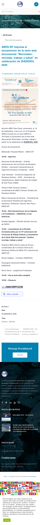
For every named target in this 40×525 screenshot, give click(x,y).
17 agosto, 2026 (18, 418)
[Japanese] (5, 494)
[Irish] (38, 491)
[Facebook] (2, 402)
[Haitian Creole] (2, 491)
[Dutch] (34, 485)
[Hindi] (16, 491)
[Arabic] (13, 483)
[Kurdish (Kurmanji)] (27, 494)
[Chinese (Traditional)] (16, 485)
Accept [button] (6, 520)
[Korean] (23, 494)
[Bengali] (31, 483)
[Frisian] (20, 488)
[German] (31, 488)
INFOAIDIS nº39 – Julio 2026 (23, 415)
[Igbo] (31, 491)
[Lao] (34, 494)
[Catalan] (2, 485)
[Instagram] (19, 402)
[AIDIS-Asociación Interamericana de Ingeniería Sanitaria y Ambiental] (20, 4)
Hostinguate (32, 476)
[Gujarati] (38, 488)
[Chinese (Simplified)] (13, 485)
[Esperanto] (2, 488)
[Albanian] (5, 483)
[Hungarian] (23, 491)
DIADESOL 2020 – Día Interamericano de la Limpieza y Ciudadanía (29, 331)
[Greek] (34, 488)
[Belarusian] (27, 483)
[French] (16, 488)
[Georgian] (27, 488)
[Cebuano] (5, 485)
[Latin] (38, 494)
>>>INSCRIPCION (12, 287)
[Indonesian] (34, 491)
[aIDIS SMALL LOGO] (5, 374)
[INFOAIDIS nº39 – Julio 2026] (6, 417)
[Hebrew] (13, 491)
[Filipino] (9, 488)
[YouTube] (15, 402)
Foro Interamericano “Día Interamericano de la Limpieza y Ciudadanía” (13, 331)
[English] (38, 485)
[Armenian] (16, 483)
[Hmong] (20, 491)
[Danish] (31, 485)
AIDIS (6, 476)
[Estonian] (5, 488)
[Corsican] (20, 485)
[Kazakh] (16, 494)
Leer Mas (20, 355)
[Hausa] (5, 491)
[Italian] (2, 494)
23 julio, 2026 (18, 434)
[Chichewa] (9, 485)
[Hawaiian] (9, 491)
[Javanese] (9, 494)
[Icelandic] (27, 491)
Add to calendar (12, 294)
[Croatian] (23, 485)
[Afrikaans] (2, 483)
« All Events (7, 35)
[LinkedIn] (10, 402)
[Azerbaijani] (20, 483)
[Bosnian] (34, 483)
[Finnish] (13, 488)
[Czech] (27, 485)
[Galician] (23, 488)
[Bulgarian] (38, 483)
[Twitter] (6, 402)
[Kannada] (13, 494)
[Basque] (23, 483)
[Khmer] (20, 494)
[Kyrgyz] (31, 494)
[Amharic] (9, 483)
